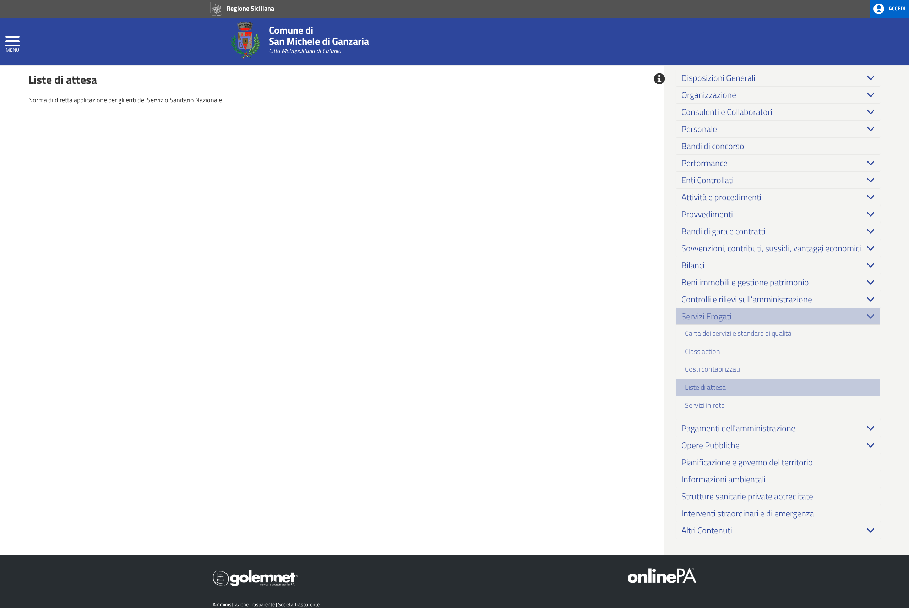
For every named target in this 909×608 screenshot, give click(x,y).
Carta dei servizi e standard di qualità (738, 333)
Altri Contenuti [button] (706, 530)
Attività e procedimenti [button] (721, 197)
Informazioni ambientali (723, 479)
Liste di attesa (705, 387)
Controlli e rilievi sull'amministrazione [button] (746, 299)
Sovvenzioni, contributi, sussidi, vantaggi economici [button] (771, 248)
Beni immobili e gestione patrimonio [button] (745, 282)
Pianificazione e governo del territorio (747, 462)
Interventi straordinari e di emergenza (747, 513)
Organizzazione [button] (708, 94)
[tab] (778, 78)
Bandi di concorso (712, 145)
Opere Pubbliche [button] (710, 445)
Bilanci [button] (692, 265)
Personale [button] (699, 128)
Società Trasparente (299, 604)
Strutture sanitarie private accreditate (747, 496)
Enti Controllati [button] (707, 180)
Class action (702, 351)
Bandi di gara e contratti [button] (723, 231)
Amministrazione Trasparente (244, 604)
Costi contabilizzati (712, 368)
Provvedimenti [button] (707, 214)
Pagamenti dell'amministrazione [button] (738, 428)
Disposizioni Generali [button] (718, 77)
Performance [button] (704, 163)
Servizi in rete (705, 405)
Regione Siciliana (249, 8)
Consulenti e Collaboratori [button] (726, 111)
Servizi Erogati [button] (706, 316)
